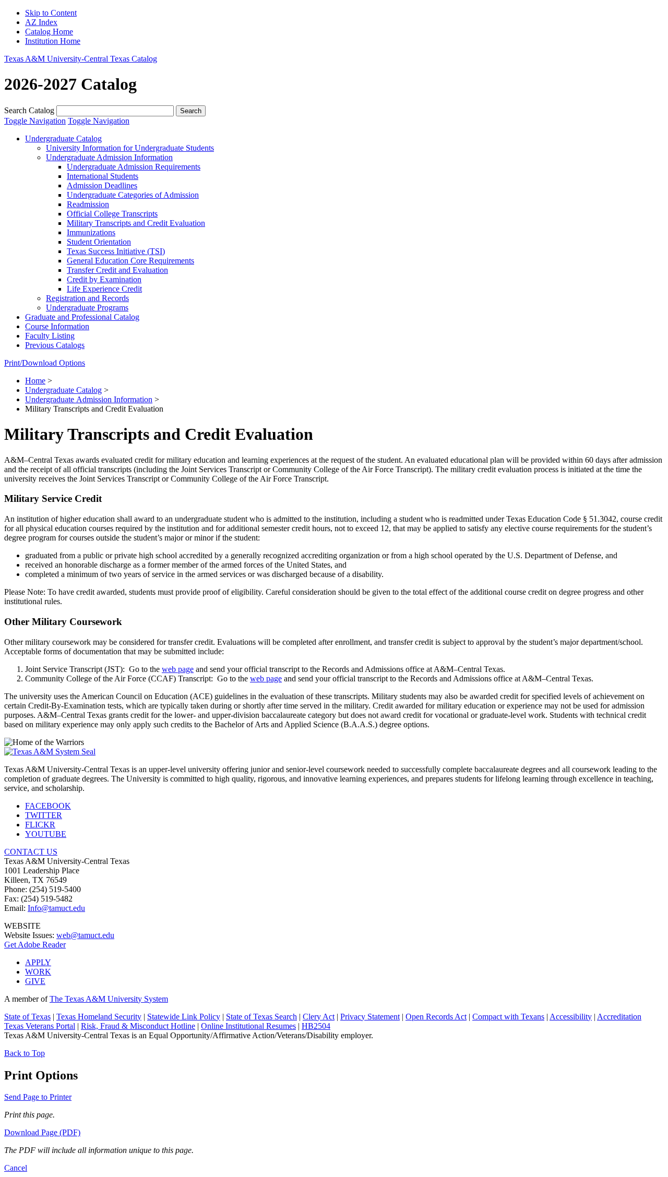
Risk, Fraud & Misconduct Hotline (138, 1026)
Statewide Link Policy (183, 1016)
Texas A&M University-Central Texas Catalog (80, 58)
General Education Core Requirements (130, 260)
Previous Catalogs (55, 345)
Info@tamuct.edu (56, 908)
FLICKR (40, 824)
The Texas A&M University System (109, 998)
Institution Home (52, 41)
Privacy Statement (370, 1016)
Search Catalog (29, 110)
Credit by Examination (104, 279)
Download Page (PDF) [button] (42, 1132)
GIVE (35, 981)
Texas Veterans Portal (39, 1026)
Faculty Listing (50, 335)
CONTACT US (30, 851)
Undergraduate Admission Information (109, 157)
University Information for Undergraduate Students (130, 147)
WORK (38, 971)
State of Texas (27, 1016)
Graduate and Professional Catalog (82, 317)
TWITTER (43, 815)
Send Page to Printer (37, 1096)
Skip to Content (51, 12)
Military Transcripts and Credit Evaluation (136, 223)
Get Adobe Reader (35, 944)
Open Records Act (436, 1016)
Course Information (57, 326)
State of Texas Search (261, 1016)
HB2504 (316, 1026)
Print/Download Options (44, 362)
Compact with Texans (508, 1016)
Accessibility (571, 1016)
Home (35, 380)
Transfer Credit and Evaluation (117, 270)
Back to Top (24, 1053)
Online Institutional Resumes (248, 1026)
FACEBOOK (48, 805)
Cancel (15, 1167)
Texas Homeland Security (98, 1016)
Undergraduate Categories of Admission (133, 194)
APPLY (38, 962)
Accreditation (619, 1016)
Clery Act (319, 1016)
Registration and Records (87, 298)
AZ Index (41, 22)
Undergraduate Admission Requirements (133, 166)
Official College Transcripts (112, 213)
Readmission (88, 204)
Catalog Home (49, 31)
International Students (102, 176)
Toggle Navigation (35, 120)
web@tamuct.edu (85, 935)
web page (178, 669)
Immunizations (91, 232)
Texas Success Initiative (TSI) (116, 251)
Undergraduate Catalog (63, 138)
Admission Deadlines (102, 185)
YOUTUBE (45, 834)
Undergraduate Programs (87, 307)
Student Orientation (99, 241)
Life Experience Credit (104, 288)
